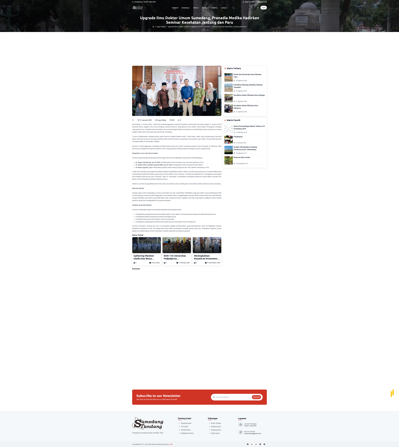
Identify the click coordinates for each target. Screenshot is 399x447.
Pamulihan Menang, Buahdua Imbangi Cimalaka (248, 86)
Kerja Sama (215, 433)
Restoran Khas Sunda (242, 157)
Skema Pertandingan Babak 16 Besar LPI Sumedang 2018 (249, 127)
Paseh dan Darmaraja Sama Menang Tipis (247, 75)
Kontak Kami (186, 430)
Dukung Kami (216, 430)
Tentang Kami (186, 423)
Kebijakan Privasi (187, 433)
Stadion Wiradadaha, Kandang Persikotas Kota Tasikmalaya (245, 148)
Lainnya (223, 8)
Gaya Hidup (161, 27)
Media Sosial (216, 426)
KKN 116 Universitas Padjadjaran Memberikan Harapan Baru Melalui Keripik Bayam (175, 257)
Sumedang (185, 8)
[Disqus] (176, 300)
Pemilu (214, 8)
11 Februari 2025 (184, 263)
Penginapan (238, 137)
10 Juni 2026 (155, 263)
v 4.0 (170, 444)
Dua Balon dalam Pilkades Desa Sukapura (246, 107)
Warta (195, 8)
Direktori (175, 8)
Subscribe (256, 397)
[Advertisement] (199, 47)
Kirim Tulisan (216, 423)
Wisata (204, 8)
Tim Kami (184, 426)
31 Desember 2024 (213, 263)
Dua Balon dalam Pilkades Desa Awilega (249, 95)
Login (263, 7)
